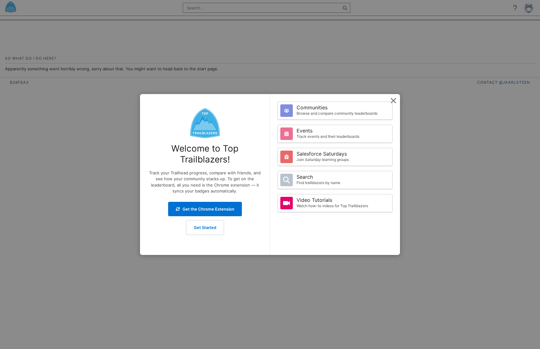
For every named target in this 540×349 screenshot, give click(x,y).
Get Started (205, 227)
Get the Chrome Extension (208, 209)
